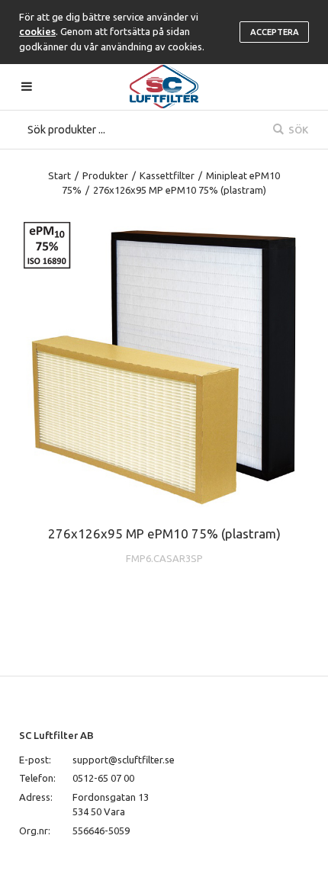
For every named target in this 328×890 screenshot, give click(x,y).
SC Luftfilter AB (56, 735)
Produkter (105, 175)
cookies (37, 31)
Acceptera (274, 32)
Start (59, 175)
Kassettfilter (167, 175)
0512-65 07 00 (103, 778)
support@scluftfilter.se (123, 759)
